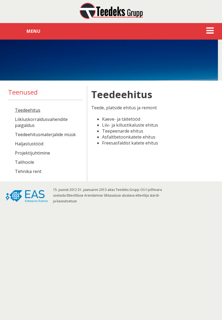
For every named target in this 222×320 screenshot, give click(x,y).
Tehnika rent (28, 171)
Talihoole (24, 162)
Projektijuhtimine (32, 153)
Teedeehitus (27, 110)
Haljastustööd (29, 144)
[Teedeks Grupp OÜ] (111, 11)
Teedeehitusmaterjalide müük (45, 134)
